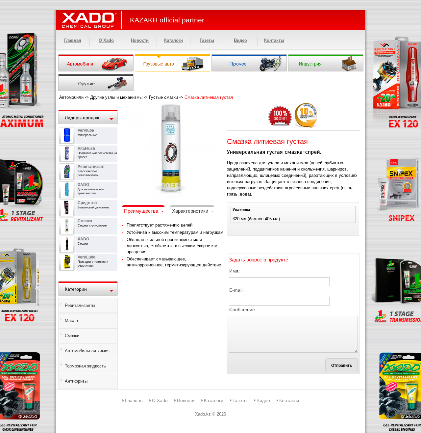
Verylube (86, 130)
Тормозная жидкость (85, 366)
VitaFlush (86, 148)
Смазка (85, 221)
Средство (87, 203)
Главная (72, 40)
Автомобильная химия (87, 350)
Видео (240, 40)
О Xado (106, 40)
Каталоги (173, 40)
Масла (71, 320)
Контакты (274, 40)
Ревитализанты (80, 305)
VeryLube (86, 257)
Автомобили (71, 97)
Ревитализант (91, 166)
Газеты (207, 40)
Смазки (72, 335)
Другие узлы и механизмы (116, 97)
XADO (83, 184)
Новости (140, 40)
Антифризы (76, 381)
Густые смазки (163, 97)
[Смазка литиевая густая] (171, 107)
